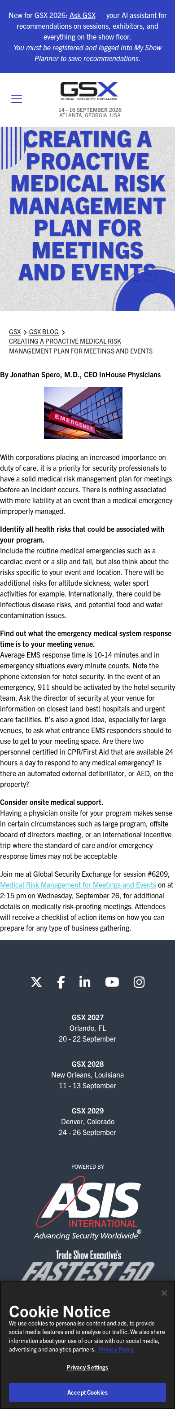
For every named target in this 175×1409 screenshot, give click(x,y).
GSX (15, 331)
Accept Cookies (87, 1392)
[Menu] (16, 100)
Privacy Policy (116, 1349)
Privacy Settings (87, 1367)
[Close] (164, 1293)
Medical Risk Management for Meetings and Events (78, 884)
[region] (87, 1345)
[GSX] (90, 91)
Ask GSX (83, 14)
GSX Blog (44, 331)
